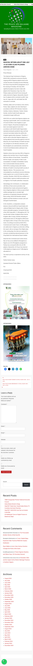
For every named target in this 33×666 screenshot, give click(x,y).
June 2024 (7, 633)
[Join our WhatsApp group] (4, 661)
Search (5, 481)
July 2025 (7, 605)
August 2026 (8, 578)
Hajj (5, 59)
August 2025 (8, 603)
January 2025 (8, 618)
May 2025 (7, 610)
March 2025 (8, 614)
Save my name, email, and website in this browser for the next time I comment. (8, 450)
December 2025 (9, 595)
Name (3, 426)
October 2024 (8, 624)
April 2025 (7, 612)
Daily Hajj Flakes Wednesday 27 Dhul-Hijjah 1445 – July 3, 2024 (15, 384)
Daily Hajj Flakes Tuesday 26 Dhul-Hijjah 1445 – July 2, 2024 (16, 380)
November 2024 (9, 622)
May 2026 (7, 584)
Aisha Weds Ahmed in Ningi (19, 4)
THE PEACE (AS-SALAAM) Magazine (16, 25)
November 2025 (9, 597)
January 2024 (8, 643)
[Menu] (2, 1)
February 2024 (9, 641)
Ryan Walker (6, 546)
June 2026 (7, 582)
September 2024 (9, 626)
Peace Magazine (7, 69)
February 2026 (9, 591)
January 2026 (8, 593)
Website (3, 439)
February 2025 (9, 616)
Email (3, 432)
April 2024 (7, 637)
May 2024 (7, 635)
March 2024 (8, 639)
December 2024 (9, 620)
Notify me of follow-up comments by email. (7, 459)
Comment (4, 404)
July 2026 (7, 580)
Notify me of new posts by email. (8, 467)
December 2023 (9, 645)
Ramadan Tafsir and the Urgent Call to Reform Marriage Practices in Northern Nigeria (16, 560)
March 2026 (8, 589)
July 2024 (7, 630)
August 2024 (8, 628)
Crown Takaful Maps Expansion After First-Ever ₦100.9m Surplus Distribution (15, 541)
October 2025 (8, 599)
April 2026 (7, 586)
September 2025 (9, 601)
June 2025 (7, 607)
